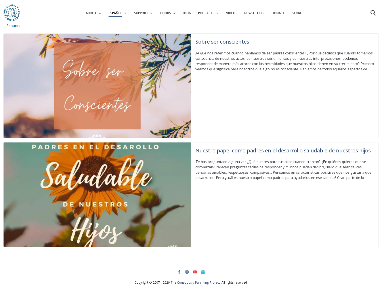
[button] (99, 13)
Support (141, 13)
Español (115, 13)
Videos (231, 13)
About (91, 13)
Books (165, 13)
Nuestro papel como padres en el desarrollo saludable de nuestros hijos (283, 150)
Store (297, 13)
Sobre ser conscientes (222, 41)
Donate (278, 13)
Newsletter (254, 13)
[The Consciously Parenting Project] (12, 12)
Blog (187, 13)
